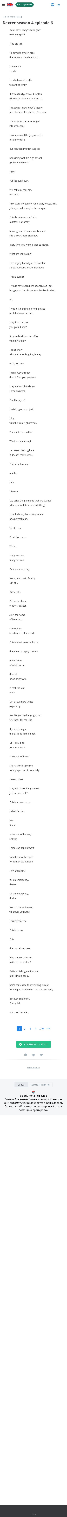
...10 (41, 1028)
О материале (33, 1068)
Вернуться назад (13, 17)
